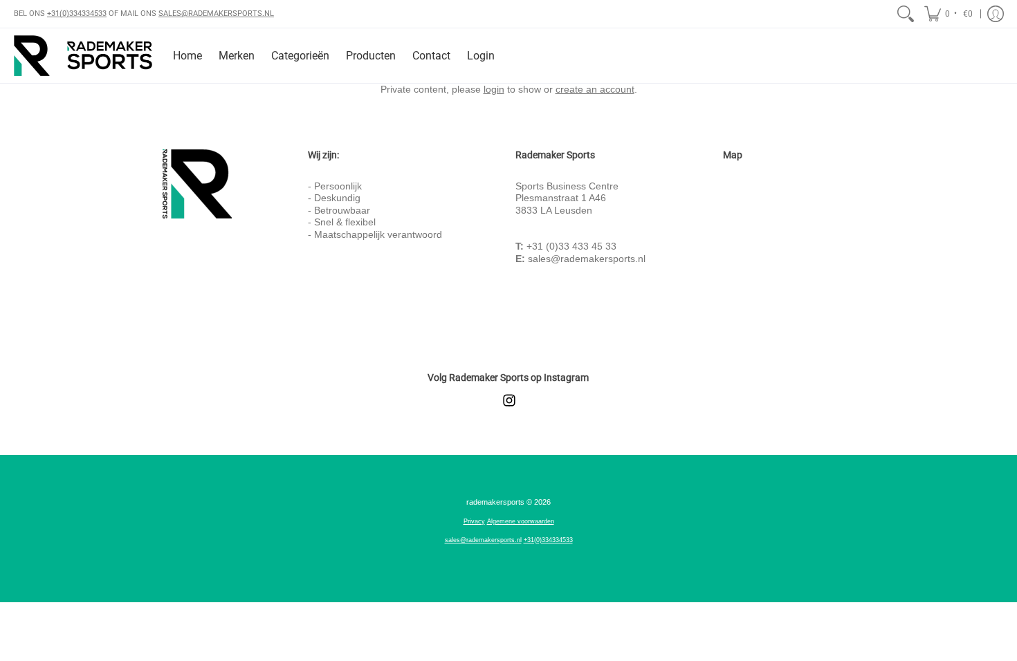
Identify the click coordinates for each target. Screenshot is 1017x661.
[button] (949, 14)
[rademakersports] (83, 55)
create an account (595, 89)
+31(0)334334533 (77, 13)
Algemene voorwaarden (520, 521)
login (494, 89)
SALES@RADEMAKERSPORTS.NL (216, 13)
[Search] (905, 14)
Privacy (474, 521)
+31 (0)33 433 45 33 (571, 246)
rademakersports (495, 502)
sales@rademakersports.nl (586, 258)
